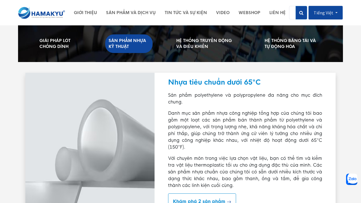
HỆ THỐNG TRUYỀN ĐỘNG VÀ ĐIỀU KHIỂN (204, 43)
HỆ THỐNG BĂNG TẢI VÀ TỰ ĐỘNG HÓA (290, 43)
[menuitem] (85, 13)
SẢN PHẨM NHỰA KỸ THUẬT (127, 43)
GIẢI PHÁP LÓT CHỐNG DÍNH (55, 43)
